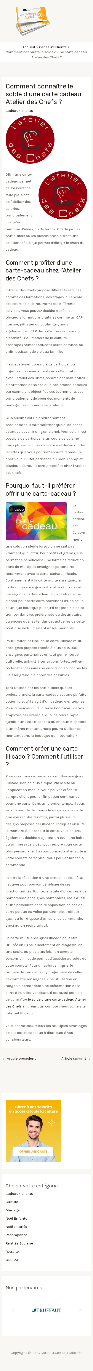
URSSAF (12, 1259)
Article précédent (19, 1058)
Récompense (16, 1235)
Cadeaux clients (19, 110)
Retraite (12, 1251)
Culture (12, 1202)
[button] (12, 1310)
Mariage (13, 1210)
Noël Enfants (16, 1218)
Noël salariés (16, 1226)
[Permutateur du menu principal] (84, 21)
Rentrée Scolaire (19, 1243)
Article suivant (76, 1058)
